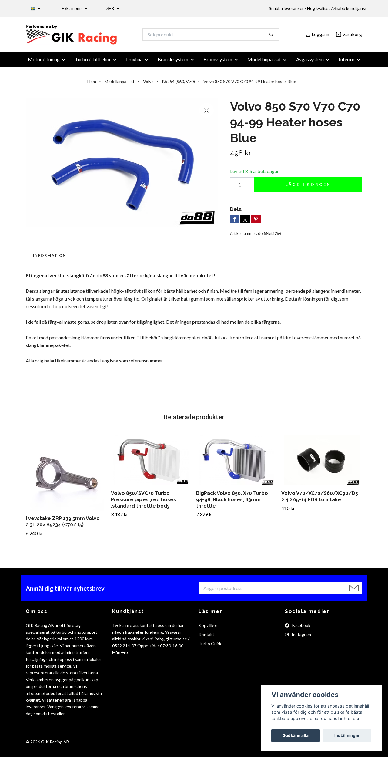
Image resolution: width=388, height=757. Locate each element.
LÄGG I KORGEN (308, 188)
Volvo (148, 85)
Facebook (300, 628)
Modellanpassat (264, 63)
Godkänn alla (296, 735)
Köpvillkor (208, 628)
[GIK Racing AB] (110, 36)
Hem (91, 85)
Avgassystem (310, 63)
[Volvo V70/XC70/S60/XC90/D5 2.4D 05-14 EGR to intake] (321, 464)
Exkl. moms (72, 8)
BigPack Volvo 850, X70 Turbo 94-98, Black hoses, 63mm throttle (232, 503)
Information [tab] (49, 259)
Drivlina (134, 63)
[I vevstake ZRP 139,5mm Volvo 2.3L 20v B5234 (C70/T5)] (66, 476)
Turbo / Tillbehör (93, 63)
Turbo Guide (210, 647)
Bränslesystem (173, 63)
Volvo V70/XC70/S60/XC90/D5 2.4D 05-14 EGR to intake (319, 500)
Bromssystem (217, 63)
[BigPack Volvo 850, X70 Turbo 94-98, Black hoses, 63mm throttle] (236, 464)
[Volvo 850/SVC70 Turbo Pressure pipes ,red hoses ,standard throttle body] (151, 464)
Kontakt (206, 638)
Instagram (301, 638)
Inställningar (347, 735)
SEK (110, 8)
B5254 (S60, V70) (178, 85)
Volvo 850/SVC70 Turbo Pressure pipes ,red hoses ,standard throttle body (143, 503)
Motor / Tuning (44, 63)
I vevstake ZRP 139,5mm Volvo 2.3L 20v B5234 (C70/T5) (63, 525)
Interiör (347, 63)
